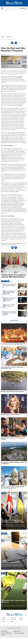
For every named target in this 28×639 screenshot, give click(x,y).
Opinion (21, 617)
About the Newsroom (6, 633)
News (2, 36)
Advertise (3, 634)
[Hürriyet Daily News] (14, 3)
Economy (13, 617)
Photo (12, 621)
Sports (21, 619)
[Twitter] (16, 43)
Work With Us (17, 631)
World (3, 619)
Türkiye (4, 617)
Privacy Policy (4, 631)
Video (3, 621)
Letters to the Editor (19, 633)
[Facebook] (12, 43)
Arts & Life (9, 36)
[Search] (21, 8)
